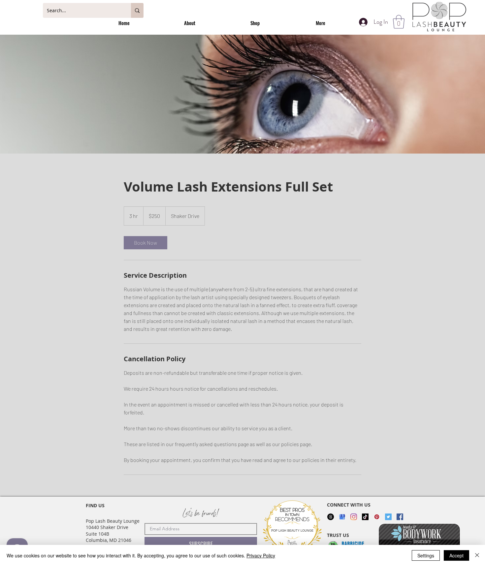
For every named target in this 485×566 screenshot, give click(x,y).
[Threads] (330, 516)
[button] (398, 22)
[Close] (477, 555)
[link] (145, 242)
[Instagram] (353, 516)
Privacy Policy (260, 555)
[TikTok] (365, 516)
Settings (425, 555)
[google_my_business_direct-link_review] (342, 516)
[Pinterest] (376, 516)
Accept (456, 555)
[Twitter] (388, 516)
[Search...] (137, 10)
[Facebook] (400, 516)
